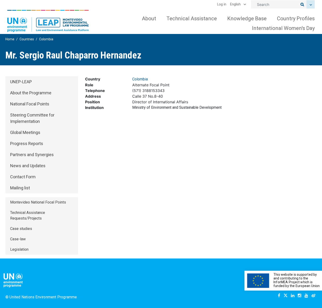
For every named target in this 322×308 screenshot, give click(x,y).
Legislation (19, 249)
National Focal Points (29, 103)
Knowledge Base (247, 18)
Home (9, 39)
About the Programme (30, 92)
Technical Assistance (191, 18)
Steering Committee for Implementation (32, 118)
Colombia (46, 39)
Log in (221, 4)
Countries (27, 39)
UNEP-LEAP (21, 81)
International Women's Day (283, 28)
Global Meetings (25, 132)
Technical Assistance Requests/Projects (27, 215)
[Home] (48, 21)
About (149, 18)
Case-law (18, 239)
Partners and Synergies (32, 154)
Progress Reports (26, 143)
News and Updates (27, 165)
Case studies (21, 228)
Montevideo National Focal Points (38, 202)
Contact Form (23, 176)
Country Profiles (296, 18)
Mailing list (20, 187)
